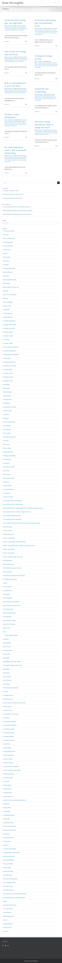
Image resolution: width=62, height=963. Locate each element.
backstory (23, 25)
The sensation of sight (9, 882)
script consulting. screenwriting (12, 770)
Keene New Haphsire (9, 478)
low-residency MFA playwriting (11, 515)
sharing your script (8, 822)
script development (8, 774)
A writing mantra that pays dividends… (22, 210)
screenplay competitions (10, 725)
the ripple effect (12, 30)
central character (8, 121)
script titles (6, 804)
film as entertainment (9, 422)
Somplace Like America (9, 830)
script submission (8, 796)
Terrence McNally (8, 864)
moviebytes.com (7, 590)
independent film (8, 452)
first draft (6, 27)
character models (8, 332)
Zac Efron (6, 931)
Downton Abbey (7, 369)
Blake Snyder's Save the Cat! (11, 287)
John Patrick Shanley (9, 467)
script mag (6, 781)
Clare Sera (6, 339)
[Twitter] (5, 945)
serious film (6, 819)
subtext (5, 845)
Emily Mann (6, 403)
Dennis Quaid (7, 358)
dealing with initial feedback (11, 354)
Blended (5, 291)
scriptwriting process (9, 815)
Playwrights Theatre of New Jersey (12, 665)
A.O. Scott (6, 235)
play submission (7, 650)
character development (9, 58)
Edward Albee (7, 396)
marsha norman (7, 530)
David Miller (6, 210)
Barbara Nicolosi (7, 272)
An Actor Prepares (8, 246)
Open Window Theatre (9, 620)
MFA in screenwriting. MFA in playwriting (14, 542)
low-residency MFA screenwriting (12, 519)
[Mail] (8, 945)
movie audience (7, 586)
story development (13, 125)
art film (5, 253)
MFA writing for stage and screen (12, 568)
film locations (7, 433)
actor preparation (8, 242)
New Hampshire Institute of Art (11, 605)
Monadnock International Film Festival (14, 575)
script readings (7, 785)
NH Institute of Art (8, 609)
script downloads (8, 777)
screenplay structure (8, 740)
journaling (6, 470)
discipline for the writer (9, 366)
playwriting (6, 669)
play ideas (6, 639)
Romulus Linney (7, 710)
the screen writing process (10, 879)
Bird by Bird (6, 283)
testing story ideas (8, 871)
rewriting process (8, 699)
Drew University (7, 392)
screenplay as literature (9, 721)
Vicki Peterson (7, 912)
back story (6, 261)
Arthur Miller (6, 257)
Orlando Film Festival (9, 624)
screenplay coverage (9, 729)
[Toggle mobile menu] (59, 2)
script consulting (53, 32)
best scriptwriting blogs (9, 279)
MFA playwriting (7, 560)
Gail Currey (6, 444)
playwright (6, 658)
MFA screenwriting (8, 564)
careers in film (7, 306)
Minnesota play (7, 572)
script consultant (8, 759)
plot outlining (46, 32)
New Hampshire (7, 598)
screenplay (6, 717)
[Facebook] (3, 945)
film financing (7, 429)
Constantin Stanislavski (9, 351)
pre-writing (46, 65)
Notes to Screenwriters (9, 613)
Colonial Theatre (8, 343)
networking (6, 594)
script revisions (7, 789)
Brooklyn (5, 298)
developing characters (48, 95)
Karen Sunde (6, 474)
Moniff (5, 583)
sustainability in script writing (11, 852)
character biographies (9, 321)
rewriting (5, 691)
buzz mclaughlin (8, 302)
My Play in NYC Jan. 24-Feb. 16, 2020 (13, 194)
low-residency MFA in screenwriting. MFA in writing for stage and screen (23, 508)
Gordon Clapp (7, 448)
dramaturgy (6, 384)
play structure (7, 646)
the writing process (20, 30)
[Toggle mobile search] (55, 2)
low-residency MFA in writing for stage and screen (17, 512)
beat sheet (6, 276)
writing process (7, 927)
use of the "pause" (8, 908)
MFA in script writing (9, 549)
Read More (7, 41)
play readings (7, 643)
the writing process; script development (14, 897)
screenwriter (6, 744)
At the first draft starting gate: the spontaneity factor (45, 23)
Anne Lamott (6, 249)
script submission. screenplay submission (14, 800)
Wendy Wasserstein (8, 916)
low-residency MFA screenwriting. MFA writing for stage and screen (21, 523)
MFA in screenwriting (20, 28)
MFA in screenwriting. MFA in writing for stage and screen (19, 545)
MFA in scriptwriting (8, 553)
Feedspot (5, 418)
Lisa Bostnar (6, 493)
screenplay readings (8, 732)
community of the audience (10, 347)
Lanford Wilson (7, 485)
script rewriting (7, 792)
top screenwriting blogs (9, 905)
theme (5, 901)
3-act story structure (8, 231)
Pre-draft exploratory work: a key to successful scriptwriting (16, 150)
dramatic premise (8, 373)
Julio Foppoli (7, 207)
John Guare (6, 463)
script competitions (8, 755)
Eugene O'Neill (7, 410)
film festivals (6, 425)
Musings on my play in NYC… (11, 190)
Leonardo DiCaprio (8, 489)
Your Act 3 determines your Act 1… (22, 207)
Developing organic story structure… (22, 214)
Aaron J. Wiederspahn (9, 238)
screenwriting (7, 747)
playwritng (6, 673)
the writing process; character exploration (14, 894)
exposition (6, 414)
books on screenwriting (9, 294)
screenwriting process (9, 751)
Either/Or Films (7, 399)
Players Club (6, 654)
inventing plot (47, 30)
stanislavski (51, 98)
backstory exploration (9, 268)
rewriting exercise (8, 695)
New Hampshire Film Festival (11, 602)
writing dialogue (8, 923)
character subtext (8, 336)
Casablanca (6, 309)
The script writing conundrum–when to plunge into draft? (44, 124)
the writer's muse (8, 886)
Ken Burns (6, 482)
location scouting (8, 497)
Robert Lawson (7, 706)
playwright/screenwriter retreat (11, 661)
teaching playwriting (9, 856)
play (4, 631)
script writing (7, 161)
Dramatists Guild (8, 381)
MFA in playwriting (11, 28)
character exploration (39, 30)
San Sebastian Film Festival (11, 714)
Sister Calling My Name (11, 635)
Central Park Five (8, 317)
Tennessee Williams (8, 860)
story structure (7, 841)
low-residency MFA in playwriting (12, 500)
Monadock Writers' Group (10, 579)
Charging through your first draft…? (13, 198)
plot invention (7, 676)
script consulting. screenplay (11, 766)
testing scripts (7, 867)
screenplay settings (8, 736)
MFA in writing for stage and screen (13, 557)
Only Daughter (7, 616)
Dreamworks (6, 388)
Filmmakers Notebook (9, 437)
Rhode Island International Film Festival (14, 703)
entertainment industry (9, 407)
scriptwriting (6, 811)
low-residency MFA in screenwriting (13, 504)
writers (5, 920)
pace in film (6, 628)
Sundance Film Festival (9, 849)
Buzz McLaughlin (9, 25)
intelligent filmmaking (9, 455)
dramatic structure (47, 131)
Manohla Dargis (7, 527)
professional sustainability (10, 688)
